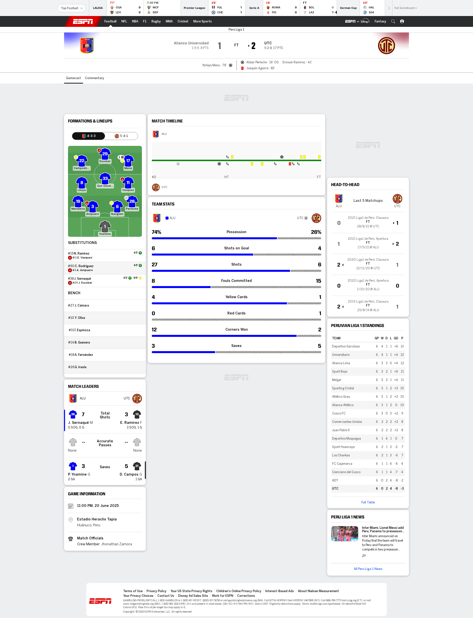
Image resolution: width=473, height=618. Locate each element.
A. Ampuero (85, 270)
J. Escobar (85, 282)
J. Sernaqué (82, 278)
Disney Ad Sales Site (193, 596)
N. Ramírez (81, 253)
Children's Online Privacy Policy (238, 591)
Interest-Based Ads (279, 591)
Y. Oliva (80, 318)
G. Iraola (80, 367)
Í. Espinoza (82, 330)
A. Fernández (84, 355)
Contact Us (165, 596)
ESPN (83, 21)
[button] (393, 21)
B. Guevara (82, 342)
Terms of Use (133, 591)
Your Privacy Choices (138, 596)
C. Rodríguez (84, 266)
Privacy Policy (157, 591)
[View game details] (368, 222)
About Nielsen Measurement (318, 591)
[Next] (388, 8)
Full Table (368, 502)
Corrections (246, 596)
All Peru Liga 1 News (368, 569)
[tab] (88, 136)
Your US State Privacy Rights (191, 591)
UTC (164, 187)
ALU (164, 134)
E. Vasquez (84, 257)
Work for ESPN (222, 596)
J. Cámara (82, 305)
